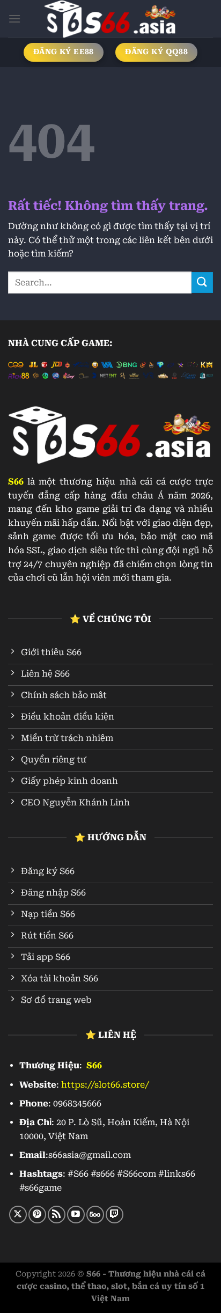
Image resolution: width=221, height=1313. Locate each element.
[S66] (110, 19)
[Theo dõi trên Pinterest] (37, 1214)
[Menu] (14, 18)
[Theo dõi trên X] (18, 1214)
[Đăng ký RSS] (56, 1214)
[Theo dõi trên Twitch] (114, 1214)
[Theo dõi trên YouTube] (76, 1214)
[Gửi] (202, 282)
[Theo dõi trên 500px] (95, 1214)
